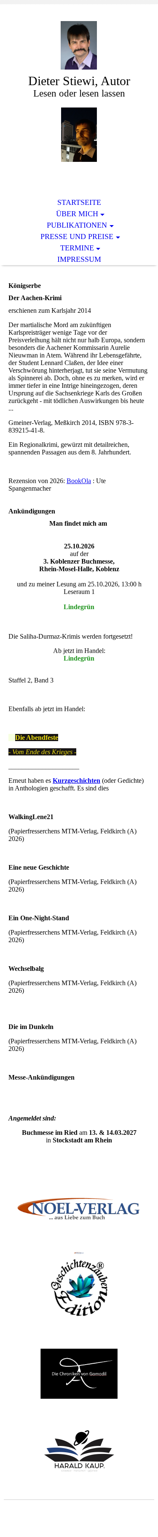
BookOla (79, 480)
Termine (77, 248)
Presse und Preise (76, 236)
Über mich (77, 214)
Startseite (79, 202)
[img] (79, 45)
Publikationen (77, 225)
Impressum (79, 259)
